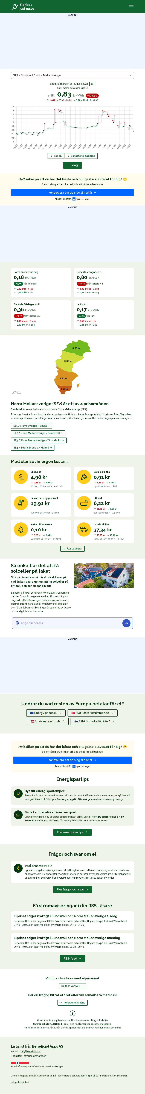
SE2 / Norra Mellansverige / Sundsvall (36, 433)
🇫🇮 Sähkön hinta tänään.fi (92, 721)
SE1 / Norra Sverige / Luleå (30, 425)
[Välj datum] (92, 84)
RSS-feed (71, 958)
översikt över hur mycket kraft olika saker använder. (85, 877)
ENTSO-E (57, 1024)
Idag (74, 165)
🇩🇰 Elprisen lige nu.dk (46, 721)
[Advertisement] (72, 41)
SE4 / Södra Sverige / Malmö (31, 447)
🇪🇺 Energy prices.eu (44, 713)
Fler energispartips (70, 832)
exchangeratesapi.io (101, 1024)
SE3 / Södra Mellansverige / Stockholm (37, 440)
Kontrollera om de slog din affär (70, 192)
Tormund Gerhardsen (34, 1055)
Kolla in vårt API (71, 986)
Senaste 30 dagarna (82, 155)
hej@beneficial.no (74, 1002)
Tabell (57, 155)
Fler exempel (74, 548)
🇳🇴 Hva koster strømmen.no (90, 713)
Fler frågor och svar (71, 889)
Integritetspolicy (20, 1082)
